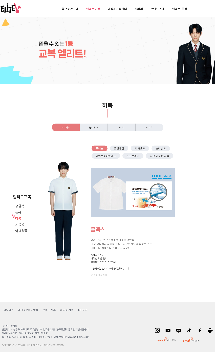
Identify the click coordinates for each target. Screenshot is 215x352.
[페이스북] (200, 330)
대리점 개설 (66, 310)
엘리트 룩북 (179, 9)
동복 (18, 212)
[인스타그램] (158, 330)
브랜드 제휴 (49, 310)
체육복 (19, 224)
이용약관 (9, 310)
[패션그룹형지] (166, 339)
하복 (18, 218)
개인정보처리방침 (28, 310)
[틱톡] (190, 330)
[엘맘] (211, 330)
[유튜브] (169, 330)
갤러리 (138, 9)
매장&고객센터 (117, 9)
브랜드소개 (157, 9)
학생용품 (21, 230)
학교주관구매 (70, 9)
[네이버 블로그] (179, 330)
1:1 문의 (82, 310)
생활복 (19, 205)
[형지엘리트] (190, 339)
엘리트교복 (93, 9)
